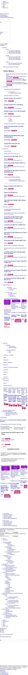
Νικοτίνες (7, 610)
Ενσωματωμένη (11, 598)
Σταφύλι (12, 439)
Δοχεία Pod (5, 369)
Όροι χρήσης (6, 513)
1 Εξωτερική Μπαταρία (13, 597)
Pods (6, 604)
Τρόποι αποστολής (7, 516)
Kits (6, 595)
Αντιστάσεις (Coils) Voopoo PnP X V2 (14, 163)
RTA (11, 120)
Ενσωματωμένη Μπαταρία (14, 50)
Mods (6, 599)
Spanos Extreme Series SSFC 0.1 (13, 186)
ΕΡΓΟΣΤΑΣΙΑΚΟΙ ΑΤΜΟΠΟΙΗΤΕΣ (12, 89)
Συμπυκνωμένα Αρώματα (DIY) (11, 298)
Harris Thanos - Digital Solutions (7, 529)
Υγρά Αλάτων (11, 550)
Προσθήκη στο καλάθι (18, 321)
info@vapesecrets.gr (4, 11)
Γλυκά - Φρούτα (13, 288)
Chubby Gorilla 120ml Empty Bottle (15, 398)
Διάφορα (10, 587)
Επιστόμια (7, 583)
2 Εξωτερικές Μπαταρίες (13, 601)
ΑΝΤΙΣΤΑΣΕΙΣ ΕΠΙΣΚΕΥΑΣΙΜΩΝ (12, 177)
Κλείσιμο (2, 629)
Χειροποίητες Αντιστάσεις (11, 567)
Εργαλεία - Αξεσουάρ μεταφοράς (10, 367)
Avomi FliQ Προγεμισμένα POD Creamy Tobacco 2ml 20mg (5, 489)
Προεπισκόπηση (7, 309)
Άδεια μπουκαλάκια (7, 385)
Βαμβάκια (5, 372)
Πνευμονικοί (12, 91)
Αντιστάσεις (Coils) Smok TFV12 (13, 156)
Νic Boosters (6, 380)
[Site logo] (5, 31)
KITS (7, 49)
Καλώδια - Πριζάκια (7, 362)
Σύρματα (8, 345)
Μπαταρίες (5, 359)
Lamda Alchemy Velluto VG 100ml (5, 397)
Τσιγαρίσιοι (15, 93)
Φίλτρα (5, 374)
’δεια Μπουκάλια (9, 611)
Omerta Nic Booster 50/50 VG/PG (19, 398)
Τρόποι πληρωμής (7, 517)
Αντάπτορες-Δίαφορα (10, 573)
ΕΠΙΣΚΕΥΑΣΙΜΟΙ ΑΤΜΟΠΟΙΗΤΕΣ (12, 116)
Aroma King (7, 440)
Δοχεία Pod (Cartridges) (10, 570)
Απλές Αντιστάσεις (9, 566)
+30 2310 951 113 (4, 10)
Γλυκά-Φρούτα (11, 545)
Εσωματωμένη (11, 606)
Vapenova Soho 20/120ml (15, 315)
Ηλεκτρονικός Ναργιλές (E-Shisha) (11, 66)
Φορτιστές (5, 364)
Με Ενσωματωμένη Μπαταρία (15, 63)
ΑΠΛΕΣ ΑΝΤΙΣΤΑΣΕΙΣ (15, 179)
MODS (7, 55)
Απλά (9, 578)
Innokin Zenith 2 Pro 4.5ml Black (13, 104)
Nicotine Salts (12, 296)
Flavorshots (9, 287)
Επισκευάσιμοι (8, 556)
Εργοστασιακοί (8, 560)
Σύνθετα (10, 579)
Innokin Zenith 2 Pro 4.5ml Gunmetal (14, 111)
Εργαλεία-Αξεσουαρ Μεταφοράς (12, 575)
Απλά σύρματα (12, 346)
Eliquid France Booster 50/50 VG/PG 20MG (23, 400)
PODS (7, 62)
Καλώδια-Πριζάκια (9, 590)
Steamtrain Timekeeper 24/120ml (7, 318)
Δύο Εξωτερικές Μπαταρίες (15, 53)
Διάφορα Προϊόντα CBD (10, 412)
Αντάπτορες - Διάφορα (8, 355)
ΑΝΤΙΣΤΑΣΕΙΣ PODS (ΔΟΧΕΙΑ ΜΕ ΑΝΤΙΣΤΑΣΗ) (12, 210)
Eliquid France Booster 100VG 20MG (10, 398)
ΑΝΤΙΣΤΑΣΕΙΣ (7, 151)
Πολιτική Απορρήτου (8, 514)
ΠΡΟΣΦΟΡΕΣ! (3, 417)
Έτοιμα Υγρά (9, 292)
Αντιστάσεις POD (9, 571)
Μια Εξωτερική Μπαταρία (14, 51)
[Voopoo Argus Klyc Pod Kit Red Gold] (15, 78)
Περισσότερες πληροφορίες (6, 669)
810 (9, 352)
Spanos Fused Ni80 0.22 (11, 192)
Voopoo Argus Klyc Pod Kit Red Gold (14, 80)
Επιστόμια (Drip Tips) (11, 350)
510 (9, 351)
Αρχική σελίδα (3, 419)
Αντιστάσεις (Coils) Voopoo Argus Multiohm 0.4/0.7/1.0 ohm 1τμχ (13, 217)
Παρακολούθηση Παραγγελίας (6, 17)
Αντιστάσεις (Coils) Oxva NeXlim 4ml (14, 224)
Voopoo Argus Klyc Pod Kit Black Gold (15, 83)
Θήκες (4, 357)
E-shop (8, 419)
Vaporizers (7, 415)
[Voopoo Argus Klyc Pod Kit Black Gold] (15, 82)
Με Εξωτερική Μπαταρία (14, 64)
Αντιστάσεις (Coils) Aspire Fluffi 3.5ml (14, 240)
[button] (16, 312)
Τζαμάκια (5, 377)
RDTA (11, 121)
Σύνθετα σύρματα (13, 347)
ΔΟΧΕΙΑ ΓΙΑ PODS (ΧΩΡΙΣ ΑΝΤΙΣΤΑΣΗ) (14, 245)
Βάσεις (4, 383)
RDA (11, 118)
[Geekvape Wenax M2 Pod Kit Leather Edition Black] (16, 75)
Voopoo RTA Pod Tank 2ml (12, 143)
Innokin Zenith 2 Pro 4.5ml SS (12, 98)
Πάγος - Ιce (7, 439)
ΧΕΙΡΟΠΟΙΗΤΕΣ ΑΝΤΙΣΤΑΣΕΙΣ (17, 180)
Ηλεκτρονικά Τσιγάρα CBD (11, 414)
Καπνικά (11, 289)
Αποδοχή (14, 669)
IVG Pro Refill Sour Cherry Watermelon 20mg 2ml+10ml (15, 486)
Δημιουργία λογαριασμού (5, 636)
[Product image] (7, 308)
